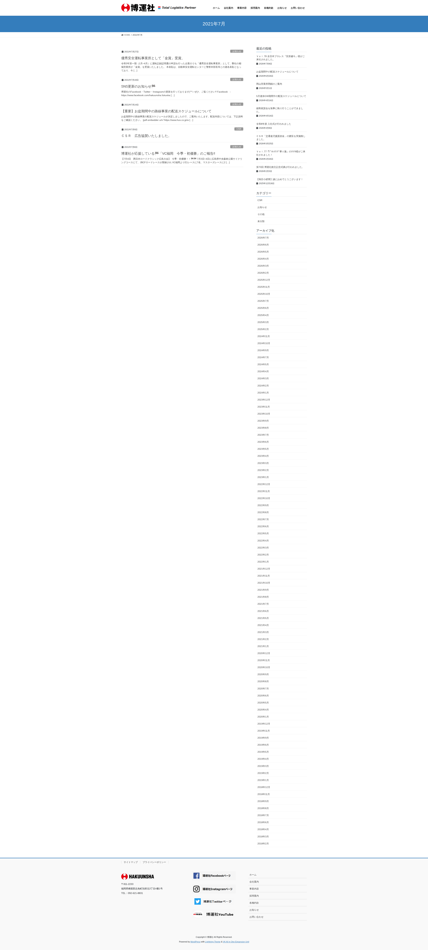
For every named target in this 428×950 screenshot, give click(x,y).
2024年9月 (263, 350)
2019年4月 (263, 759)
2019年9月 (263, 737)
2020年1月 (263, 716)
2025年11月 (263, 287)
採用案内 (254, 895)
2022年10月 (263, 498)
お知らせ (236, 51)
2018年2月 (263, 843)
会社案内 (254, 881)
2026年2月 (263, 272)
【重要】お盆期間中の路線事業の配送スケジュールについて (166, 111)
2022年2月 (263, 554)
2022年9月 (263, 505)
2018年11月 (263, 794)
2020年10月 (263, 667)
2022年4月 (263, 540)
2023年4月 (263, 456)
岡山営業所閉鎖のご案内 (269, 84)
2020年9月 (263, 674)
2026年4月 (263, 258)
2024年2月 (263, 385)
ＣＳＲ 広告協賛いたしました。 (146, 136)
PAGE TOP (415, 919)
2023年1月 (263, 477)
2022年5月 (263, 533)
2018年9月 (263, 801)
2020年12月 (263, 653)
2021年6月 (263, 611)
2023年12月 (263, 399)
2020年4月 (263, 709)
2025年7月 (263, 301)
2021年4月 (263, 625)
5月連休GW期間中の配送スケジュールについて (281, 96)
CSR (239, 129)
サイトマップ (131, 862)
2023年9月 (263, 420)
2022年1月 (263, 561)
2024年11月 (263, 336)
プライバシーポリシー (154, 862)
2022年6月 (263, 526)
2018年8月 (263, 808)
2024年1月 (263, 392)
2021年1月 (263, 646)
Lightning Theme (213, 942)
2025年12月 (263, 280)
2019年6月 (263, 744)
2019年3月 (263, 766)
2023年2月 (263, 470)
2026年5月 (263, 251)
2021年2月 (263, 639)
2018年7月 (263, 815)
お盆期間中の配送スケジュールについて (277, 71)
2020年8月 (263, 681)
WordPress (195, 942)
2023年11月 (263, 406)
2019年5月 (263, 751)
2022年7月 (263, 519)
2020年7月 (263, 688)
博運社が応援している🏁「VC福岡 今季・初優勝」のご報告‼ (186, 153)
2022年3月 (263, 547)
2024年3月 (263, 378)
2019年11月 (263, 730)
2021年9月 (263, 589)
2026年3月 (263, 265)
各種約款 (254, 902)
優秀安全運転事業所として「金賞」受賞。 (153, 58)
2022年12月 (263, 484)
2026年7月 (263, 237)
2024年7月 (263, 357)
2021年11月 (263, 575)
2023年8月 (263, 427)
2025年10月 (263, 294)
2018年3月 (263, 836)
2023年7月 (263, 434)
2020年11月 (263, 660)
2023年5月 (263, 449)
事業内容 (254, 888)
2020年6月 (263, 695)
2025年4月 (263, 315)
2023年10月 (263, 413)
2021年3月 (263, 632)
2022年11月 (263, 491)
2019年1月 (263, 780)
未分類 (260, 221)
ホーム (252, 874)
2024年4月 (263, 371)
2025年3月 (263, 322)
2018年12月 (263, 787)
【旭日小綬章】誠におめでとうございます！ (279, 179)
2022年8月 (263, 512)
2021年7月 (263, 604)
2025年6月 (263, 308)
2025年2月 (263, 329)
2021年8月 (263, 597)
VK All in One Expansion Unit (236, 942)
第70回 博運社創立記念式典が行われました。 (280, 167)
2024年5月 (263, 364)
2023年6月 (263, 442)
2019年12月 (263, 723)
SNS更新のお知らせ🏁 (138, 86)
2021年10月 (263, 582)
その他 (260, 214)
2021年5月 (263, 618)
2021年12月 (263, 568)
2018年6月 (263, 822)
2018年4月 (263, 829)
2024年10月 (263, 343)
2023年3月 (263, 463)
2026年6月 (263, 244)
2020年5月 (263, 702)
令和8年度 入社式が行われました (273, 124)
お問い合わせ (256, 917)
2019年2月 (263, 773)
